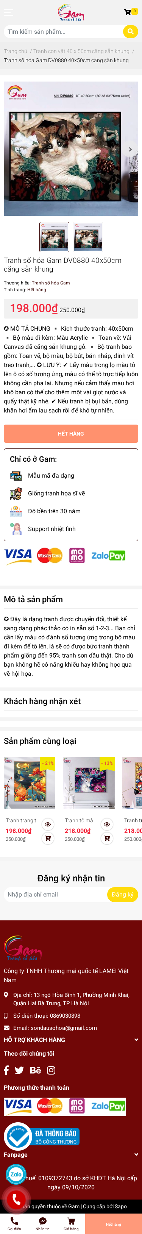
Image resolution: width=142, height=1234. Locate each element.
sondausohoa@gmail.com (64, 1028)
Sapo (121, 1206)
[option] (71, 148)
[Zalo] (16, 1174)
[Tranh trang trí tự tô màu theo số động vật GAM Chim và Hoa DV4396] (29, 783)
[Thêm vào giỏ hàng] (48, 839)
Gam (74, 1206)
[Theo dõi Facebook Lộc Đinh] (6, 1070)
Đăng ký (123, 894)
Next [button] (130, 149)
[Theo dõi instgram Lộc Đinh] (51, 1070)
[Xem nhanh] (48, 825)
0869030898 (65, 1015)
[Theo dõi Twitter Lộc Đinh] (19, 1070)
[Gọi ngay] (16, 1199)
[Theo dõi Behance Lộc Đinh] (35, 1070)
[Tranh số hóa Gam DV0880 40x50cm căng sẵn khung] (71, 148)
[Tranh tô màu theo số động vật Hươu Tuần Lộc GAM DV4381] (88, 783)
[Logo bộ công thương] (42, 1136)
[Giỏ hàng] (128, 12)
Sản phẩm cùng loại (40, 741)
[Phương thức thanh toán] (65, 556)
